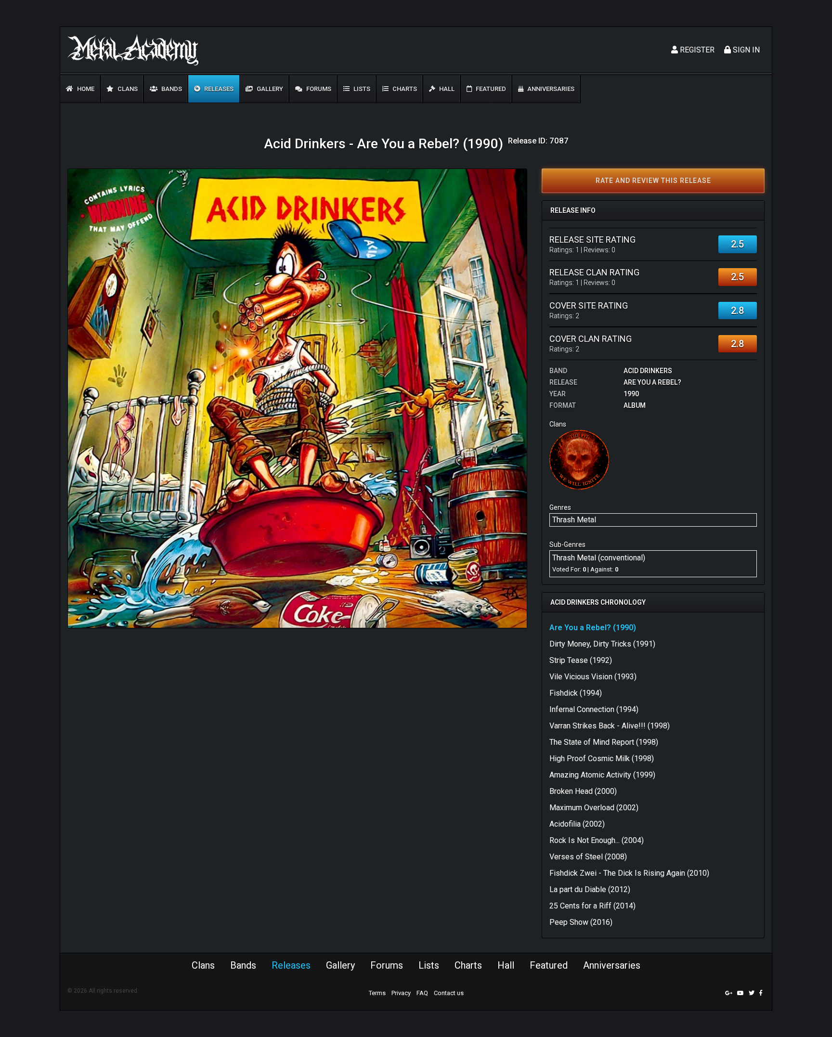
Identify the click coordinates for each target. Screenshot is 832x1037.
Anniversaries (550, 88)
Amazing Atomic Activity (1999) (602, 774)
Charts (404, 88)
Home (85, 88)
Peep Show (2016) (580, 922)
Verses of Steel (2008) (588, 856)
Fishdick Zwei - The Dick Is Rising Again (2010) (629, 873)
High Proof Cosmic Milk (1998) (601, 758)
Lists (361, 88)
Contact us (449, 993)
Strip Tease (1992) (580, 660)
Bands (171, 88)
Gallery (269, 88)
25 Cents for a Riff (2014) (592, 905)
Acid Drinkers (648, 371)
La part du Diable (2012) (589, 889)
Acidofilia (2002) (577, 824)
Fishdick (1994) (575, 693)
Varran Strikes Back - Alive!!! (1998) (609, 725)
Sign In (745, 49)
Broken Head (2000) (583, 791)
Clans (127, 88)
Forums (318, 88)
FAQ (422, 993)
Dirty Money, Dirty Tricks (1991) (602, 643)
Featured (490, 88)
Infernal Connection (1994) (593, 709)
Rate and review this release (653, 180)
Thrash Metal (574, 519)
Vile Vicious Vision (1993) (593, 676)
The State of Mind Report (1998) (603, 742)
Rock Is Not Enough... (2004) (596, 840)
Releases (218, 88)
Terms (377, 993)
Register (696, 49)
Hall (446, 88)
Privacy (401, 993)
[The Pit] (579, 459)
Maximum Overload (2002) (593, 807)
